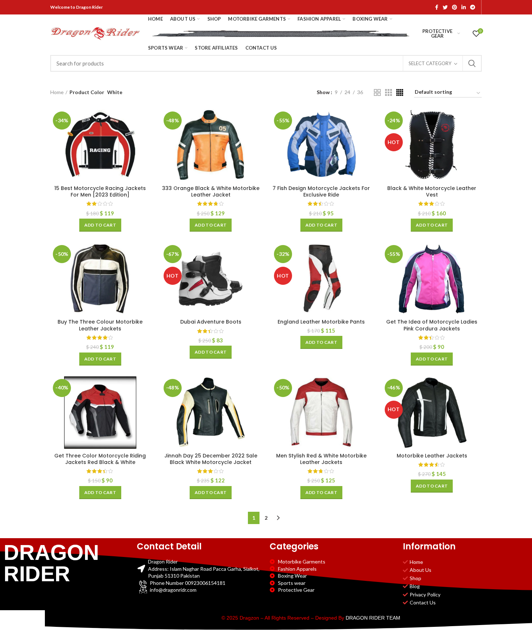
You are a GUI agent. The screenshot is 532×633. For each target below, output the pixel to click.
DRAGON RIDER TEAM (373, 618)
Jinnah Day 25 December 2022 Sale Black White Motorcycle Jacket (210, 458)
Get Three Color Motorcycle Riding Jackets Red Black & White (100, 458)
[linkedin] (463, 7)
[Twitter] (445, 7)
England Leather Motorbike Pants (321, 321)
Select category (430, 63)
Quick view (145, 137)
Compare (145, 121)
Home (57, 92)
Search (472, 63)
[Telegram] (472, 7)
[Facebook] (436, 7)
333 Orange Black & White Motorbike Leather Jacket (210, 191)
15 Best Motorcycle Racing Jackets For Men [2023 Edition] (100, 191)
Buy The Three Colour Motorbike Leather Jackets (100, 325)
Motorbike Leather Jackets (432, 455)
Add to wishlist (145, 153)
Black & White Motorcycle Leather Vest (431, 191)
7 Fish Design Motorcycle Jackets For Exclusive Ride (321, 191)
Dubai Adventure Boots (210, 321)
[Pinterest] (454, 7)
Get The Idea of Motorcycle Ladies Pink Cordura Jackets (431, 325)
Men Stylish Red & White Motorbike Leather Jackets (321, 458)
